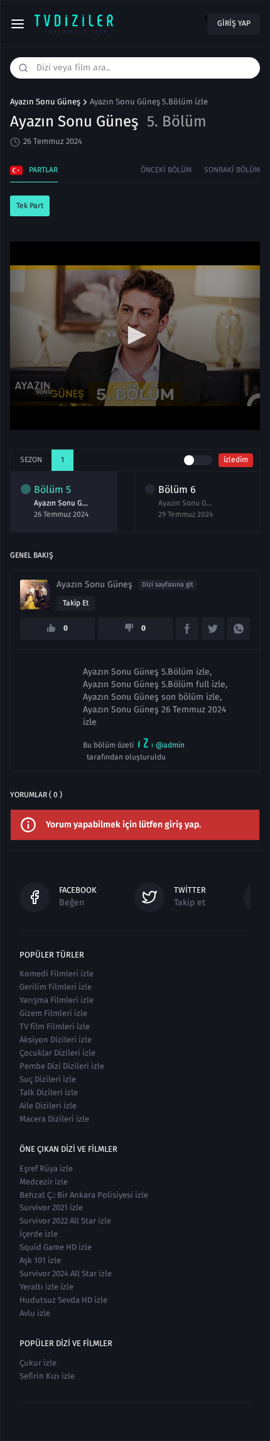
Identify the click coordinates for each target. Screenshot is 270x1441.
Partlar (43, 169)
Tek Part (29, 205)
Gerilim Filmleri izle (55, 986)
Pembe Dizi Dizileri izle (61, 1066)
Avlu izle (34, 1313)
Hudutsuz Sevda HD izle (63, 1300)
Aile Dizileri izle (48, 1105)
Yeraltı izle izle (46, 1286)
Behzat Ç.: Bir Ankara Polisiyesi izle (83, 1195)
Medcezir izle (43, 1181)
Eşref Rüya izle (46, 1168)
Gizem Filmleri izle (53, 1013)
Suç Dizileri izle (47, 1079)
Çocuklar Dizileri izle (57, 1052)
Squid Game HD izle (55, 1247)
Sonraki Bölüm (232, 169)
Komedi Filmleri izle (56, 973)
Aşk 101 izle (40, 1260)
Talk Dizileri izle (48, 1092)
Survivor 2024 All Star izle (65, 1273)
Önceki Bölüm (166, 169)
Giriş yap (234, 23)
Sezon (31, 459)
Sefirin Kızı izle (47, 1376)
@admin (170, 745)
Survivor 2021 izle (51, 1207)
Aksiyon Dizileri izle (55, 1039)
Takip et (76, 603)
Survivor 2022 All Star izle (65, 1220)
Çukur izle (38, 1362)
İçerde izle (38, 1234)
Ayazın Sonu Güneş (45, 101)
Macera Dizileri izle (54, 1119)
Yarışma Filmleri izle (56, 1000)
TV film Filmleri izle (54, 1026)
